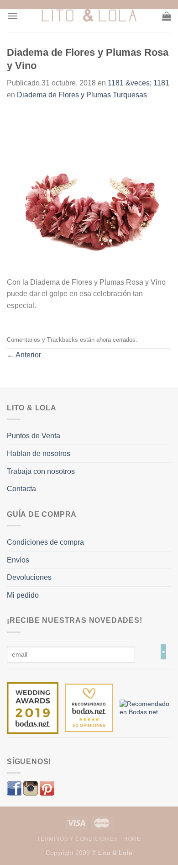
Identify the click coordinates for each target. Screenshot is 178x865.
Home (132, 839)
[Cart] (166, 16)
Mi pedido (23, 595)
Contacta (21, 489)
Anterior (24, 355)
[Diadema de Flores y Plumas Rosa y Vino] (89, 193)
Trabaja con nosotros (41, 471)
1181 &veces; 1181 (138, 83)
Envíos (18, 560)
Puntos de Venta (33, 436)
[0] (32, 707)
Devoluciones (29, 577)
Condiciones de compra (45, 542)
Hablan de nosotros (38, 453)
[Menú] (12, 16)
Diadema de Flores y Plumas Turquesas (82, 95)
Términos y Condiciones (77, 839)
